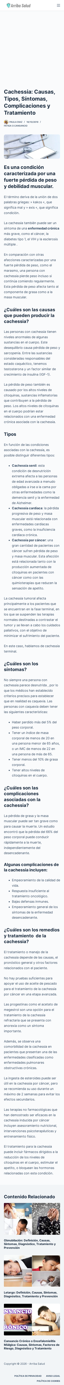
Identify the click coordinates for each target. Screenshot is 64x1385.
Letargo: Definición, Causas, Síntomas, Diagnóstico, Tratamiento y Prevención (31, 1294)
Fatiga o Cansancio (15, 125)
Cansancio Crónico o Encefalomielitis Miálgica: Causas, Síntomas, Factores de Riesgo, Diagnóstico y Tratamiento (32, 1344)
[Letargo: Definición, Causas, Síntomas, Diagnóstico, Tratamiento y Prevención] (32, 1271)
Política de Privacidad (28, 1376)
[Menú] (58, 5)
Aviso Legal (53, 1376)
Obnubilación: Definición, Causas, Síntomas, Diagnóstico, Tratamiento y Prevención (30, 1244)
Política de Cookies (48, 1381)
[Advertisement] (32, 45)
